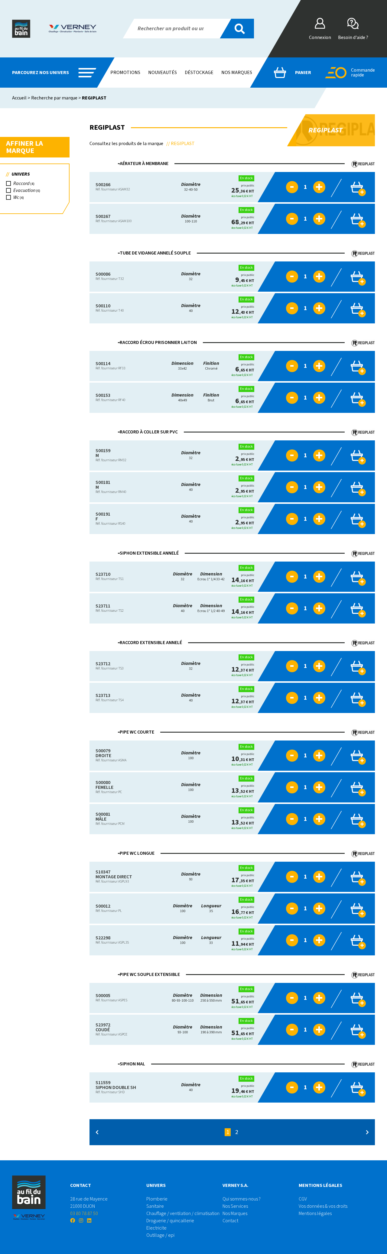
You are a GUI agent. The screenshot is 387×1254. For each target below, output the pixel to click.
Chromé (211, 366)
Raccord (21, 183)
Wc (16, 197)
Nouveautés (162, 72)
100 (190, 755)
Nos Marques (235, 1213)
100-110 (190, 218)
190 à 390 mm (211, 1029)
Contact (230, 1220)
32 (190, 276)
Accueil (19, 98)
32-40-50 (190, 187)
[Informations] (271, 187)
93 (190, 876)
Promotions (125, 72)
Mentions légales (315, 1213)
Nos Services (235, 1206)
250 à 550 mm (211, 998)
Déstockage (199, 72)
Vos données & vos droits (323, 1206)
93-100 (182, 1029)
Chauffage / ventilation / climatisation (183, 1213)
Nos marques (236, 72)
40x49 (182, 397)
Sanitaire (155, 1206)
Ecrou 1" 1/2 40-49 (211, 608)
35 (211, 908)
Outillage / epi (160, 1235)
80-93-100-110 (183, 998)
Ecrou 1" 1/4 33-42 (211, 576)
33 (211, 940)
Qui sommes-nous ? (242, 1199)
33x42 (182, 366)
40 (190, 308)
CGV (303, 1199)
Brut (211, 397)
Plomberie (156, 1199)
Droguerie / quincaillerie (170, 1220)
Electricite (156, 1228)
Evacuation (24, 190)
